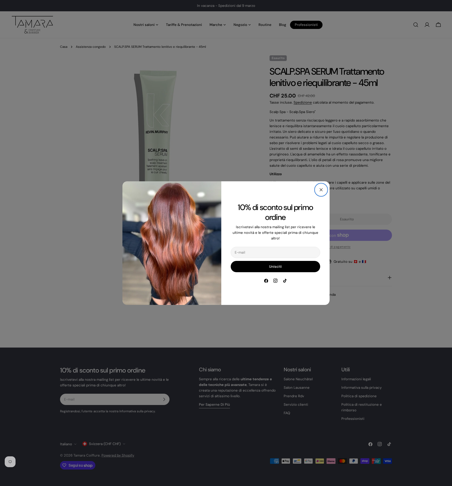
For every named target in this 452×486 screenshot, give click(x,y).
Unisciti (275, 266)
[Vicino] (321, 189)
